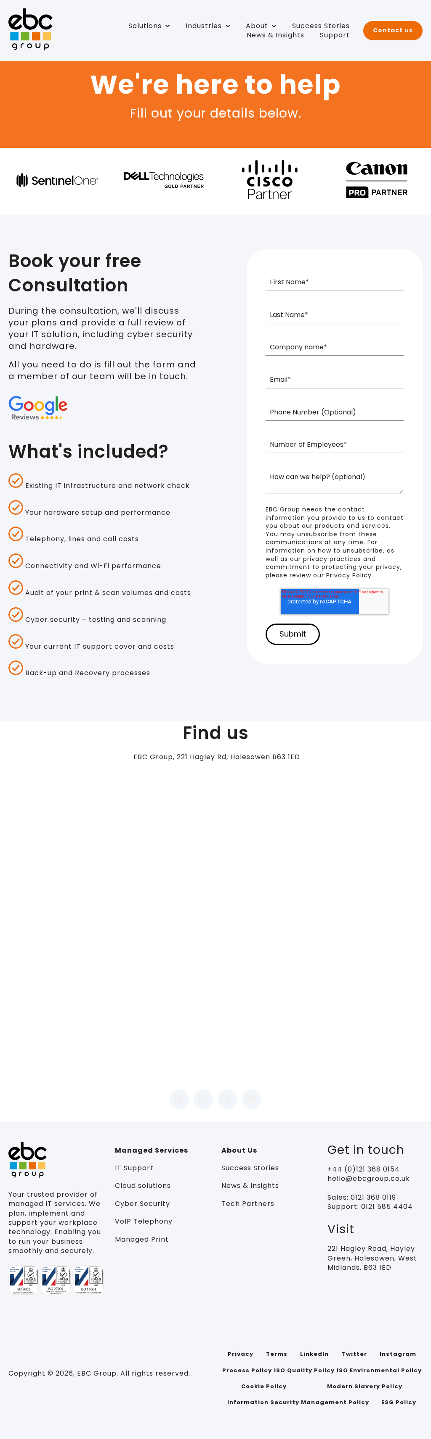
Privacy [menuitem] (240, 1354)
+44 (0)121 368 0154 (363, 1169)
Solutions (145, 26)
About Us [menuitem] (239, 1150)
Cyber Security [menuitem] (142, 1203)
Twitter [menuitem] (354, 1354)
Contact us (393, 30)
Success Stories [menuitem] (250, 1168)
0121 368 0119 (372, 1197)
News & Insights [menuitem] (250, 1185)
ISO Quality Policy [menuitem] (304, 1370)
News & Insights (275, 35)
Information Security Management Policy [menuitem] (298, 1402)
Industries (204, 26)
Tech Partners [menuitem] (247, 1203)
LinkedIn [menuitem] (314, 1354)
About (257, 26)
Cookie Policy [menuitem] (264, 1386)
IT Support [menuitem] (134, 1168)
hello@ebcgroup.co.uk (368, 1178)
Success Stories (321, 26)
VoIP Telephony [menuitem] (144, 1221)
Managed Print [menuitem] (142, 1239)
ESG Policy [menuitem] (398, 1402)
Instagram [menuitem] (398, 1354)
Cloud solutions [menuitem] (143, 1185)
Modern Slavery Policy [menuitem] (364, 1386)
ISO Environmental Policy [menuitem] (379, 1370)
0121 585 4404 (387, 1206)
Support (335, 35)
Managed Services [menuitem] (151, 1150)
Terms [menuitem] (276, 1354)
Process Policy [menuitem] (247, 1370)
